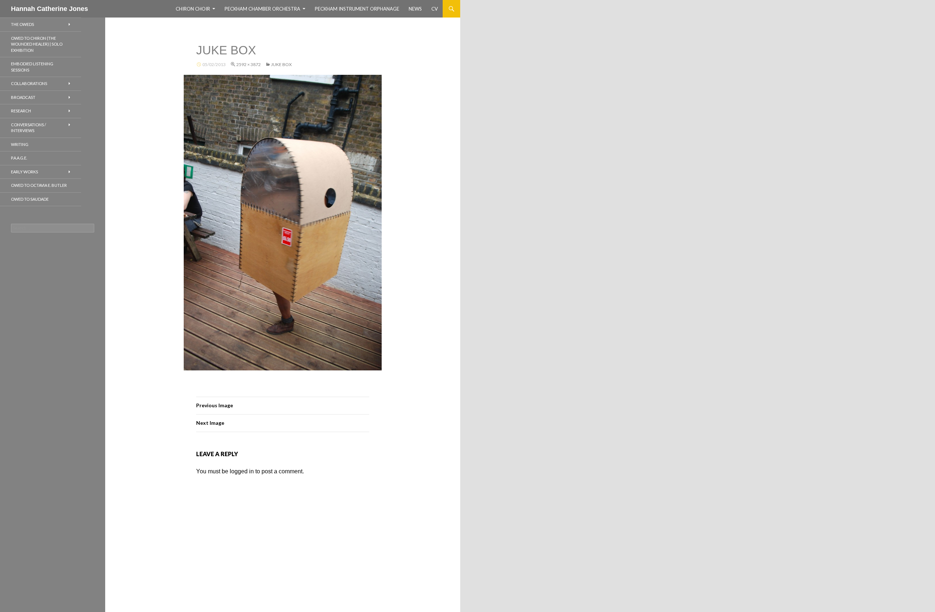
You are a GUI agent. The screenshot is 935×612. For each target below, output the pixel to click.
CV (434, 9)
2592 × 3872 (248, 64)
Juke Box (281, 64)
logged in (242, 471)
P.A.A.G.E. (19, 157)
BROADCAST (23, 97)
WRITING (19, 144)
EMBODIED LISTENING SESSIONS (32, 66)
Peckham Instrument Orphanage (357, 9)
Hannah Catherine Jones (49, 8)
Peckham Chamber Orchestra (262, 9)
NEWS (415, 9)
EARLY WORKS (24, 171)
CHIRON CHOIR (193, 9)
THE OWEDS (22, 24)
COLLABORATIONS (29, 83)
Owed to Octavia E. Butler (39, 185)
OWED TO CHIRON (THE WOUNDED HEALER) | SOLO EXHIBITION (36, 44)
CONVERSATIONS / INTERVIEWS (28, 127)
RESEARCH (21, 110)
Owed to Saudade (30, 199)
